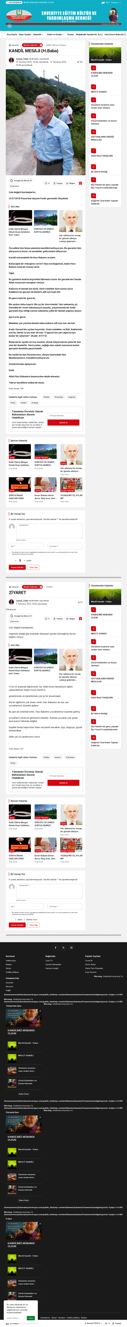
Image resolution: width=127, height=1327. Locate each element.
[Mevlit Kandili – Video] (105, 55)
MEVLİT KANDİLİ (99, 92)
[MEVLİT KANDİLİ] (24, 1058)
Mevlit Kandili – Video (101, 60)
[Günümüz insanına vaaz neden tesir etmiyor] (24, 1071)
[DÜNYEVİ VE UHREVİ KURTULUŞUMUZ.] (45, 226)
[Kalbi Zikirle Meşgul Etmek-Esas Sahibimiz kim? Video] (20, 226)
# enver (58, 757)
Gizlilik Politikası (12, 1318)
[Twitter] (63, 948)
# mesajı (35, 403)
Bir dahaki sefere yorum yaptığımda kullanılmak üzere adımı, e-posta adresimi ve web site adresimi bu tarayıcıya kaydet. (45, 553)
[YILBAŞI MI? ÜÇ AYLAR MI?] (71, 490)
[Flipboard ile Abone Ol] (14, 186)
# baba (46, 397)
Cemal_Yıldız (22, 59)
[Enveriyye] (63, 16)
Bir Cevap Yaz (18, 514)
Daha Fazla (24, 1094)
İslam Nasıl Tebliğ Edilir (102, 155)
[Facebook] (56, 948)
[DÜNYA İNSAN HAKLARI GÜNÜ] (20, 490)
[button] (93, 1323)
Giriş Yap (34, 567)
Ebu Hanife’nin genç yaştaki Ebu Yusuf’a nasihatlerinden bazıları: (105, 187)
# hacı (13, 403)
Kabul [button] (31, 1318)
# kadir (23, 403)
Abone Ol (63, 423)
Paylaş (118, 1323)
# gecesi (71, 397)
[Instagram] (71, 948)
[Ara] (9, 25)
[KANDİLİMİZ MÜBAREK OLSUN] (24, 1024)
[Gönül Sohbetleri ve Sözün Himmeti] (24, 1083)
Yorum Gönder (17, 567)
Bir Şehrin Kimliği (99, 171)
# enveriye (59, 397)
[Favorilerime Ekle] (80, 183)
